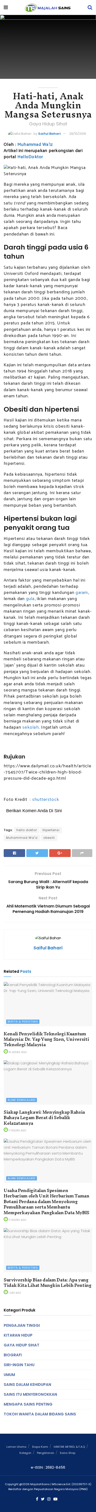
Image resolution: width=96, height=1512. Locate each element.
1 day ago (14, 1293)
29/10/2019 (77, 133)
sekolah (30, 727)
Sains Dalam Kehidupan (27, 1384)
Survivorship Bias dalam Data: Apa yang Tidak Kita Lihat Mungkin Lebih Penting (48, 1282)
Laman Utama (16, 1447)
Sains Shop (67, 1453)
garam (82, 592)
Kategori (25, 1453)
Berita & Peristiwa (23, 1022)
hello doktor (26, 830)
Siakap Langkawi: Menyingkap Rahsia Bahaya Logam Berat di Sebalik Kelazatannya (44, 1117)
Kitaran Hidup (18, 1335)
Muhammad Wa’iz (35, 144)
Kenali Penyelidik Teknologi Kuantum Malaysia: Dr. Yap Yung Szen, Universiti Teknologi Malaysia (46, 1039)
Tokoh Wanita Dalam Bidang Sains (40, 1414)
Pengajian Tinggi (22, 1325)
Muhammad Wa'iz (22, 838)
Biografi (13, 1355)
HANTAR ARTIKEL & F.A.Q (69, 1447)
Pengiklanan (45, 1453)
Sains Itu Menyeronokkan (30, 1394)
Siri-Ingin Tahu (19, 1364)
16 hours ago (17, 1052)
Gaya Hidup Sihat (21, 1345)
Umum (9, 1374)
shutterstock (45, 799)
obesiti (49, 838)
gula (30, 599)
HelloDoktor (30, 157)
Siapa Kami (40, 1447)
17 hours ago (17, 1130)
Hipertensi (51, 830)
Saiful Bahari (49, 133)
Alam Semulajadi (21, 1100)
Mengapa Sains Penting (28, 1404)
